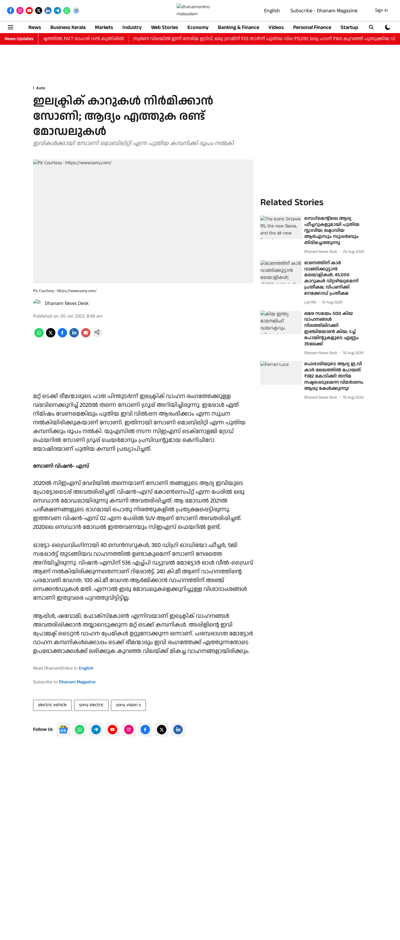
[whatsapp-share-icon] (39, 336)
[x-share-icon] (50, 336)
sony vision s (128, 704)
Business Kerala (68, 27)
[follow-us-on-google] (63, 730)
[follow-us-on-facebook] (145, 730)
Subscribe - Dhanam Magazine (324, 10)
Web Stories (164, 27)
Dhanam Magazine (77, 682)
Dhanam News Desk (67, 303)
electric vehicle (52, 704)
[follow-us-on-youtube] (112, 730)
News (34, 27)
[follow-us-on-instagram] (129, 730)
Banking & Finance (238, 27)
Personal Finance (312, 27)
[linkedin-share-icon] (74, 336)
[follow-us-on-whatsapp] (80, 730)
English (272, 10)
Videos (276, 27)
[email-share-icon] (85, 336)
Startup (349, 27)
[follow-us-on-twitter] (162, 730)
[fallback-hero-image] (281, 227)
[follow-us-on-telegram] (96, 730)
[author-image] (37, 303)
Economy (197, 27)
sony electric (91, 704)
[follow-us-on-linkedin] (178, 730)
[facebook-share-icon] (62, 336)
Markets (104, 27)
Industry (132, 27)
